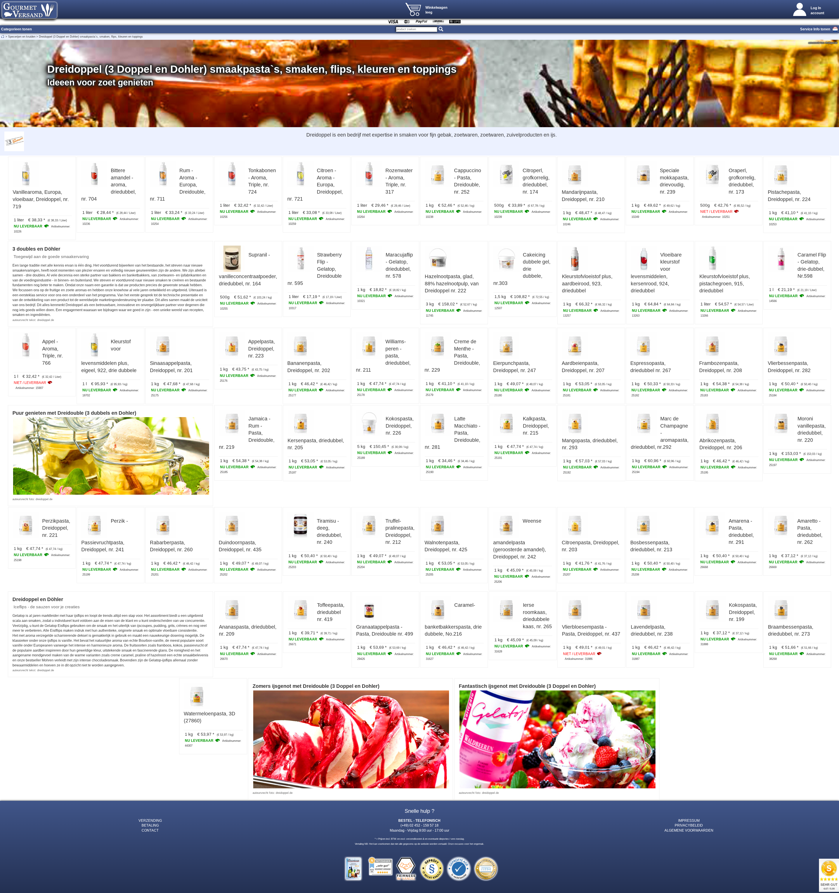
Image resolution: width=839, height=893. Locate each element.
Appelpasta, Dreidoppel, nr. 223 (261, 349)
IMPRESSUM (689, 820)
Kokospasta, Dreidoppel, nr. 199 (743, 612)
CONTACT (150, 830)
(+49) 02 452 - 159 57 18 (419, 825)
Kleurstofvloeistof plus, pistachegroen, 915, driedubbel (724, 283)
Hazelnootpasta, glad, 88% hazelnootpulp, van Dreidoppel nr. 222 (452, 283)
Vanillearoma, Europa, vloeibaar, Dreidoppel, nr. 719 (41, 199)
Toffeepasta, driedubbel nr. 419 (330, 612)
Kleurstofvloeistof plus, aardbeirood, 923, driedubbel (587, 283)
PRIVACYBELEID (689, 825)
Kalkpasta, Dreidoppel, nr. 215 (536, 426)
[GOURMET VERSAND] (29, 21)
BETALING (150, 825)
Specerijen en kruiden (21, 36)
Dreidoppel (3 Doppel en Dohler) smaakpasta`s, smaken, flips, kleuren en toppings (91, 36)
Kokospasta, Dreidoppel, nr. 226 (400, 426)
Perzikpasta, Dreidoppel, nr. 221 (56, 528)
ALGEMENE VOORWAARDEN (688, 830)
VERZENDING (150, 820)
